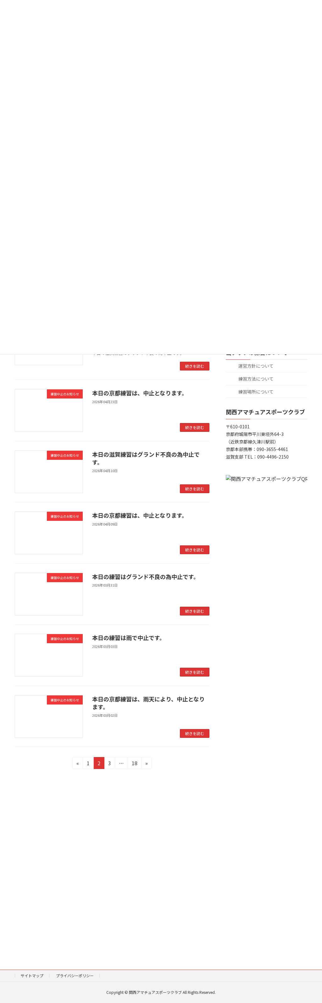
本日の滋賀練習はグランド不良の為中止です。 (146, 458)
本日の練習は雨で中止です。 (128, 637)
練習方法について (255, 379)
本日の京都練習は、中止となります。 (139, 393)
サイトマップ (32, 975)
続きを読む (194, 366)
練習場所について (255, 391)
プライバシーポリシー (75, 975)
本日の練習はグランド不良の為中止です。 (145, 576)
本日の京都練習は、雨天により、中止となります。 (148, 703)
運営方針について (255, 366)
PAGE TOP (309, 967)
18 (134, 764)
